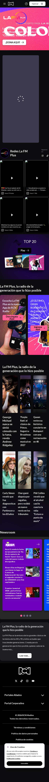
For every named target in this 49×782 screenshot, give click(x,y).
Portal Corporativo (14, 703)
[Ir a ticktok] (16, 681)
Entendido (24, 763)
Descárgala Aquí (12, 317)
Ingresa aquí (38, 328)
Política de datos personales (24, 733)
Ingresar (35, 4)
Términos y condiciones (24, 727)
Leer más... (24, 655)
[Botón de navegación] (21, 616)
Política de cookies (24, 739)
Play (23, 250)
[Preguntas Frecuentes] (26, 3)
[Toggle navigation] (4, 3)
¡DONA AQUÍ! (13, 42)
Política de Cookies (13, 759)
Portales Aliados (13, 695)
